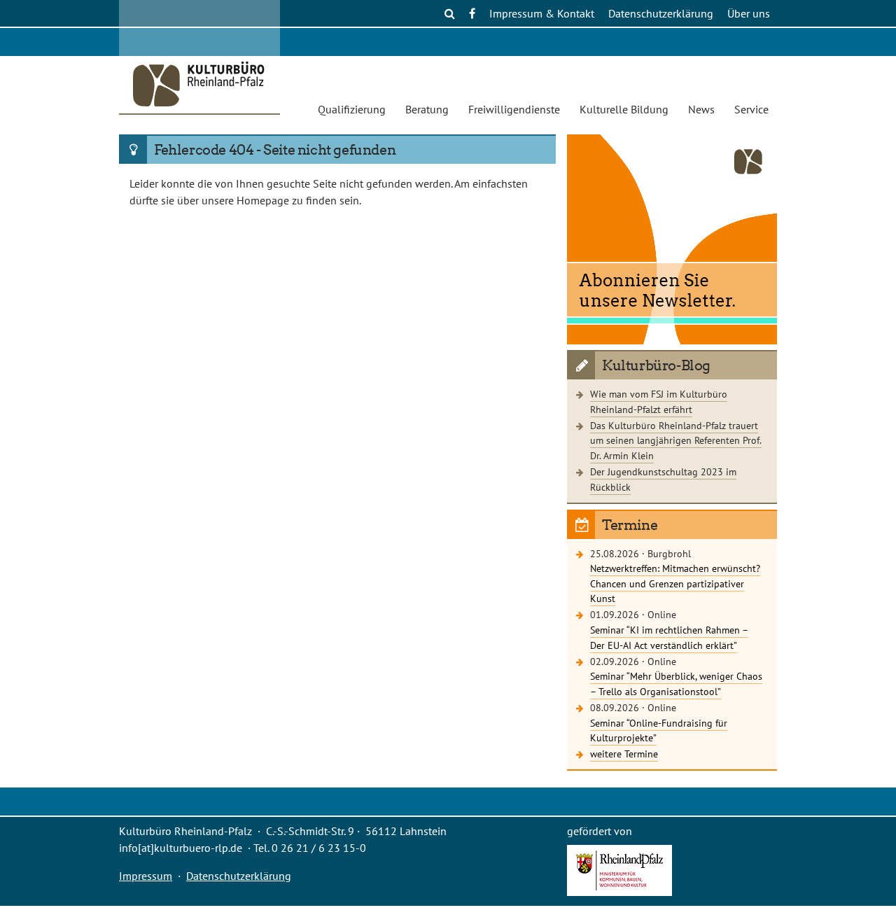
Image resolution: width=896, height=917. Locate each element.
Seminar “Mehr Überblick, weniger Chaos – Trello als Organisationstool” (676, 683)
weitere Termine (624, 753)
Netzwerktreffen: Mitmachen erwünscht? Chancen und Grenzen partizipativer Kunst (675, 583)
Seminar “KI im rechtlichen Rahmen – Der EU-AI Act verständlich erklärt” (669, 637)
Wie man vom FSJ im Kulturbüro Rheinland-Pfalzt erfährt (658, 401)
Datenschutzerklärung (660, 13)
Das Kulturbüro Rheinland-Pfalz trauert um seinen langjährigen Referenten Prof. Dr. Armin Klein (676, 440)
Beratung (427, 109)
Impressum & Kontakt (541, 13)
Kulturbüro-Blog (656, 365)
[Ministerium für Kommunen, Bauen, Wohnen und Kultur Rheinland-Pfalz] (619, 892)
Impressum (145, 876)
